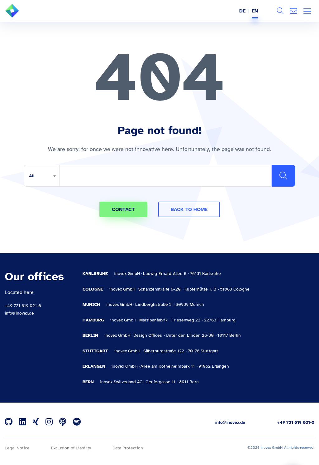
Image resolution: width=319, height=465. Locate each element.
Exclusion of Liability (71, 448)
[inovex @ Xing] (36, 422)
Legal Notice (17, 448)
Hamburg (93, 320)
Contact (293, 11)
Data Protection (127, 448)
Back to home (189, 209)
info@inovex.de (19, 313)
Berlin (90, 335)
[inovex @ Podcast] (62, 422)
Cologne (93, 289)
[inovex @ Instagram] (49, 422)
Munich (91, 304)
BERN (88, 381)
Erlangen (94, 366)
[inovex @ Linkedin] (22, 422)
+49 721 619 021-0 (23, 305)
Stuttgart (95, 351)
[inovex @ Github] (8, 422)
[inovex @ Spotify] (77, 422)
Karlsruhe (95, 273)
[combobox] (42, 176)
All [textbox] (32, 176)
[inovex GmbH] (21, 16)
